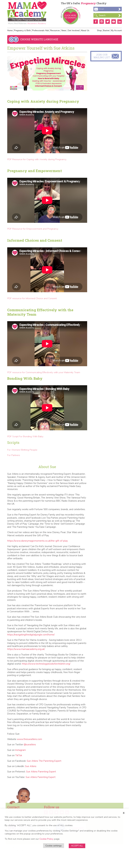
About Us (85, 30)
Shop (99, 30)
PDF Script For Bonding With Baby (25, 436)
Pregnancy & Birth (22, 30)
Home (10, 30)
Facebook (95, 21)
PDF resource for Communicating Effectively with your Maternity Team (43, 372)
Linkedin (119, 21)
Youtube (113, 21)
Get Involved (73, 30)
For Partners (13, 455)
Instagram (101, 21)
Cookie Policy (46, 838)
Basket (106, 30)
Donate (70, 15)
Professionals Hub (40, 30)
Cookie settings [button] (53, 845)
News (63, 30)
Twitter (107, 21)
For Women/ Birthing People (22, 449)
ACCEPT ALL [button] (77, 845)
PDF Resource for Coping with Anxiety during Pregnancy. (37, 159)
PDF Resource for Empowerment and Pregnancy (32, 228)
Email (101, 9)
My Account (116, 30)
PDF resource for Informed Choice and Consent (32, 298)
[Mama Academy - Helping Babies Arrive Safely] (27, 11)
